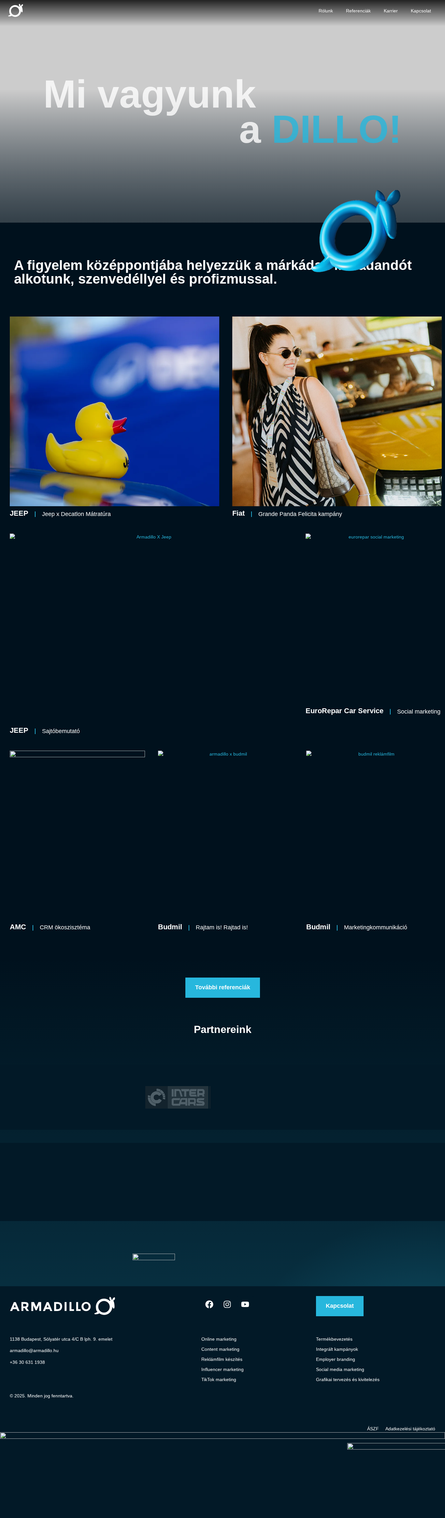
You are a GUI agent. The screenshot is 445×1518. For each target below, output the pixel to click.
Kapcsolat (421, 10)
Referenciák (358, 10)
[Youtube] (245, 1304)
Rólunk (326, 10)
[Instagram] (227, 1304)
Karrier (391, 10)
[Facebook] (209, 1304)
